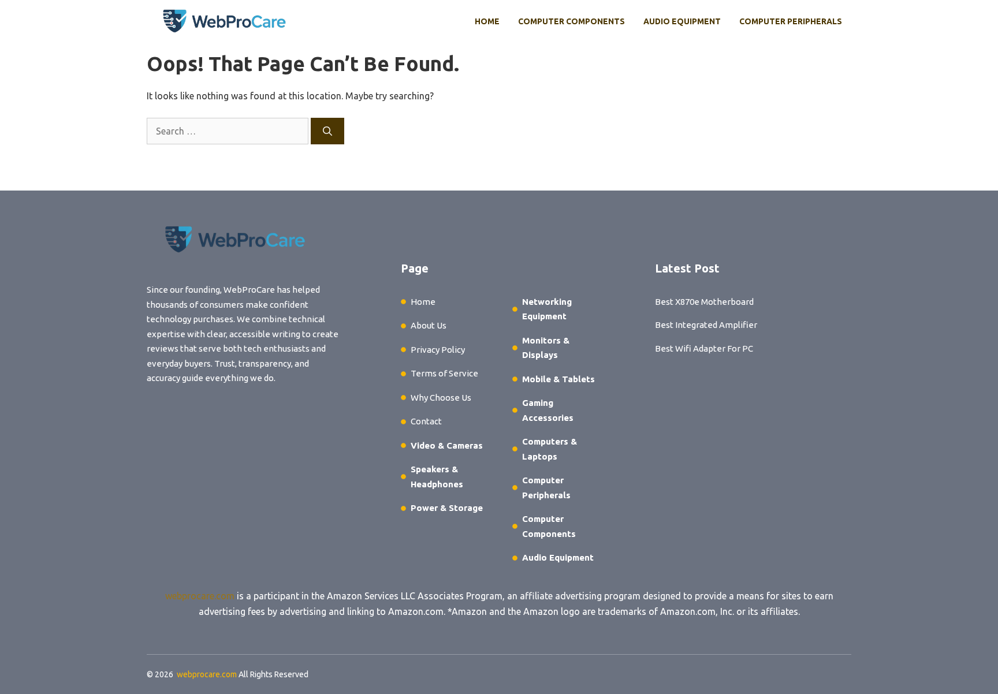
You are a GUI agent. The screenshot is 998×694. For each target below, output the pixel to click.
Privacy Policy (438, 350)
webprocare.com (199, 596)
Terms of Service (444, 373)
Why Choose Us (441, 397)
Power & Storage (447, 508)
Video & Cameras (447, 445)
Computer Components (571, 21)
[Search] (327, 131)
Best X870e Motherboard (704, 302)
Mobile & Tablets (558, 379)
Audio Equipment (682, 21)
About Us (428, 325)
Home (487, 21)
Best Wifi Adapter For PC (704, 348)
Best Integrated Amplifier (706, 325)
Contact (426, 421)
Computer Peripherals (790, 21)
